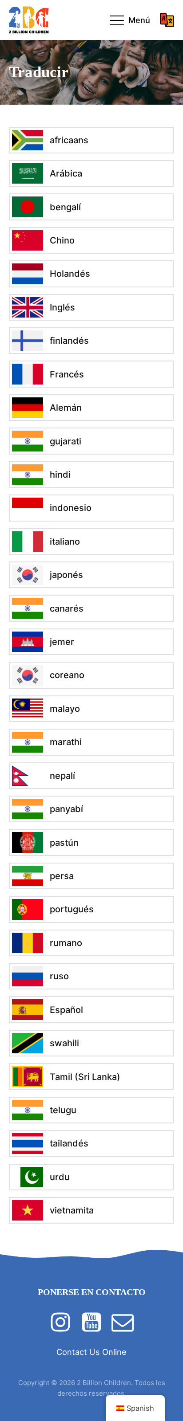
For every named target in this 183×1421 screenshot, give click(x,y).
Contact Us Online (91, 1352)
